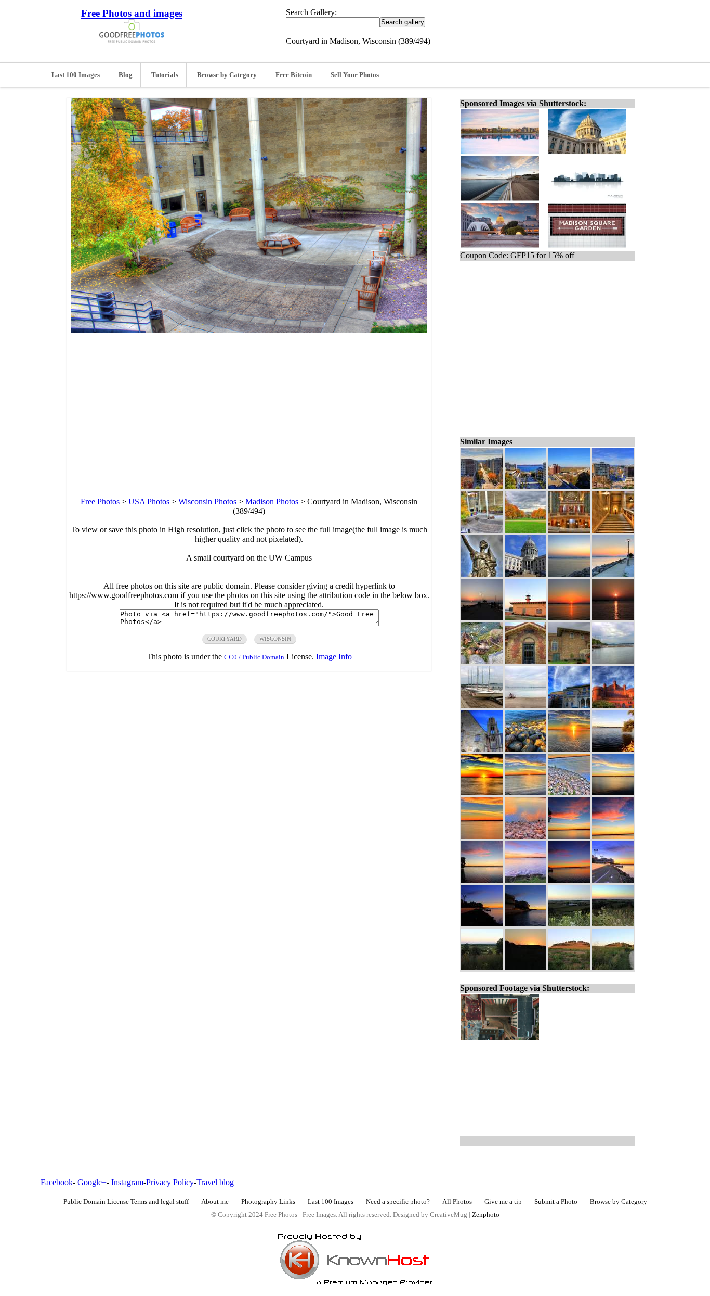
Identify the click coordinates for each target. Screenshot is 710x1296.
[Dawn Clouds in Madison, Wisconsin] (613, 836)
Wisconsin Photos (207, 501)
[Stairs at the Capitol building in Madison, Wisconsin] (613, 530)
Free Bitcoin (293, 75)
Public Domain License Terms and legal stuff (126, 1201)
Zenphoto (485, 1214)
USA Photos (148, 501)
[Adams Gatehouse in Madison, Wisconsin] (525, 661)
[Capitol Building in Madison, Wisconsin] (525, 573)
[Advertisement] (249, 405)
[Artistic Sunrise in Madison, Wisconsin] (482, 792)
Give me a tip (503, 1201)
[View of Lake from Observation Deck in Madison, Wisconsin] (525, 486)
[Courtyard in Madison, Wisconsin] (482, 530)
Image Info (334, 656)
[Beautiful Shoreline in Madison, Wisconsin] (569, 792)
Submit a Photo (555, 1201)
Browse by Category (227, 75)
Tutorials (164, 75)
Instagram (127, 1182)
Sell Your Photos (355, 75)
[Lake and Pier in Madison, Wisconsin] (613, 661)
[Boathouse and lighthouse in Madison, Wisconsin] (525, 617)
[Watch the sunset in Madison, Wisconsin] (613, 573)
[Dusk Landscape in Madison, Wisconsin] (482, 967)
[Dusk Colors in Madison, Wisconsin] (569, 573)
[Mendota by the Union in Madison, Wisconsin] (525, 705)
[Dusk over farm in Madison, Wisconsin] (569, 923)
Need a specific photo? (398, 1201)
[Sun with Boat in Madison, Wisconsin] (613, 617)
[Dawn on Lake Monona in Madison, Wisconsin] (569, 879)
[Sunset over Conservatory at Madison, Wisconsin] (525, 967)
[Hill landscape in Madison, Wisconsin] (569, 967)
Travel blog (215, 1182)
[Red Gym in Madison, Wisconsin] (613, 705)
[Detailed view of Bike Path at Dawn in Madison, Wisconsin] (613, 879)
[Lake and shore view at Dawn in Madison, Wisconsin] (482, 923)
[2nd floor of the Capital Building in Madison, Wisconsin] (569, 530)
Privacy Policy (170, 1182)
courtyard (224, 639)
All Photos (457, 1201)
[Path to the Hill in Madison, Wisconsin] (613, 967)
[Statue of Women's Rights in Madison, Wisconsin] (482, 573)
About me (215, 1201)
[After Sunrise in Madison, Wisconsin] (613, 748)
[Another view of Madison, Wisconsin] (569, 486)
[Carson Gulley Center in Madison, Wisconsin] (569, 661)
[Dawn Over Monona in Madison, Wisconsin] (482, 879)
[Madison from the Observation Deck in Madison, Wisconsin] (613, 486)
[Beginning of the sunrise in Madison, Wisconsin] (525, 792)
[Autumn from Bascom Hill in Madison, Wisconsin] (525, 530)
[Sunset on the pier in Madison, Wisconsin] (482, 617)
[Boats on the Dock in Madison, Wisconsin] (482, 705)
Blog (126, 75)
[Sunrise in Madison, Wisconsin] (569, 748)
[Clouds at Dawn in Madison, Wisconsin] (569, 836)
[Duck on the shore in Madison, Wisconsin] (482, 661)
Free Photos (100, 501)
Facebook (57, 1182)
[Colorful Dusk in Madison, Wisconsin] (613, 923)
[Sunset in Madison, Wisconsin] (569, 617)
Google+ (92, 1182)
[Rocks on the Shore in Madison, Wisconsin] (525, 748)
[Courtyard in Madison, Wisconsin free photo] (249, 329)
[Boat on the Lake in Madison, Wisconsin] (613, 792)
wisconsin (275, 639)
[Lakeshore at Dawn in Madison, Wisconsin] (525, 879)
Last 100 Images (75, 75)
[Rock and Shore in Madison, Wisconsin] (525, 836)
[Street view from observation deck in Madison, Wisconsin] (482, 486)
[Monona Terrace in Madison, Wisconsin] (525, 923)
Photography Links (268, 1201)
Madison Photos (271, 501)
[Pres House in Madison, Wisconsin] (482, 748)
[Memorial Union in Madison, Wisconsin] (569, 705)
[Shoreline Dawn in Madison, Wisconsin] (482, 836)
